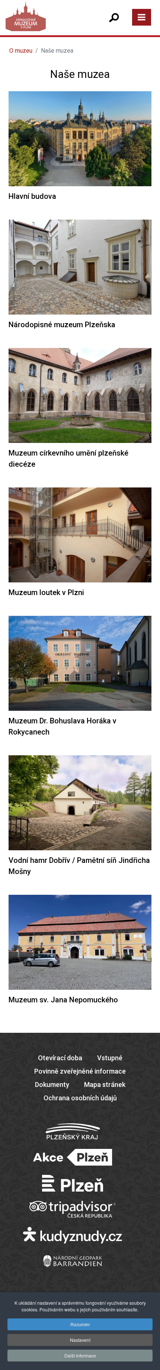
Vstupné (109, 1058)
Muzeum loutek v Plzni (46, 592)
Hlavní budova (32, 196)
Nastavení (80, 1340)
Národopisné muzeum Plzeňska (62, 324)
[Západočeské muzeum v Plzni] (43, 24)
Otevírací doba (60, 1058)
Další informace (80, 1355)
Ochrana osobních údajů (80, 1098)
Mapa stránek (104, 1084)
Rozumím (80, 1324)
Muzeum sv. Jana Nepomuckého (63, 999)
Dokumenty (52, 1084)
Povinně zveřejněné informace (80, 1071)
